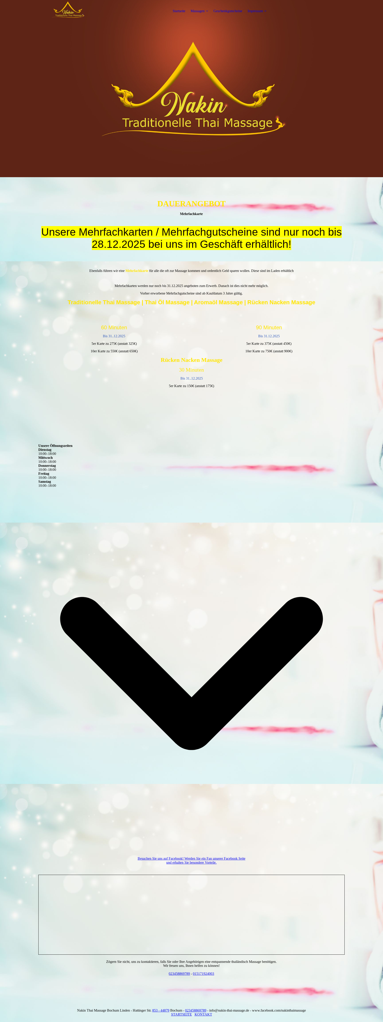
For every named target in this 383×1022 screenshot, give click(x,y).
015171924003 (203, 973)
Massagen (198, 11)
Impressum (255, 11)
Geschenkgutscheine (227, 11)
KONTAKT (203, 1014)
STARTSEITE (181, 1014)
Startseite (179, 11)
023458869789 (179, 973)
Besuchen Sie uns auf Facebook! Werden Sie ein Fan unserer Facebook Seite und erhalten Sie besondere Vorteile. (191, 860)
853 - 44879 (160, 1010)
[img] (66, 11)
